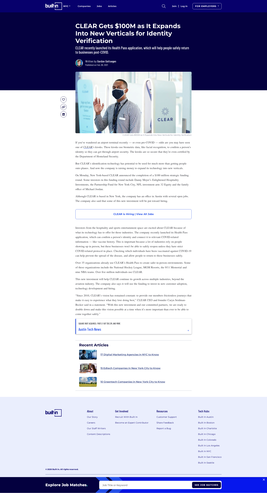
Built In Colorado (207, 439)
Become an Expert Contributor (131, 422)
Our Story (92, 417)
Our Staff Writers (96, 428)
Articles (112, 6)
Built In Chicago (207, 434)
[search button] (164, 6)
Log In (184, 6)
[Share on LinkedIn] (63, 114)
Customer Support (167, 417)
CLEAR (88, 147)
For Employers (206, 6)
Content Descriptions (98, 434)
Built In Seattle (206, 462)
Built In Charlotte (207, 428)
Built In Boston (206, 422)
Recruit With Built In (126, 417)
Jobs (99, 6)
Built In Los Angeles (209, 445)
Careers (91, 422)
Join (174, 6)
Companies (84, 6)
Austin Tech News (89, 329)
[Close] (264, 479)
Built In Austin (206, 417)
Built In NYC (204, 451)
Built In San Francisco (210, 457)
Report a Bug (164, 428)
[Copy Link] (63, 107)
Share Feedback (165, 422)
